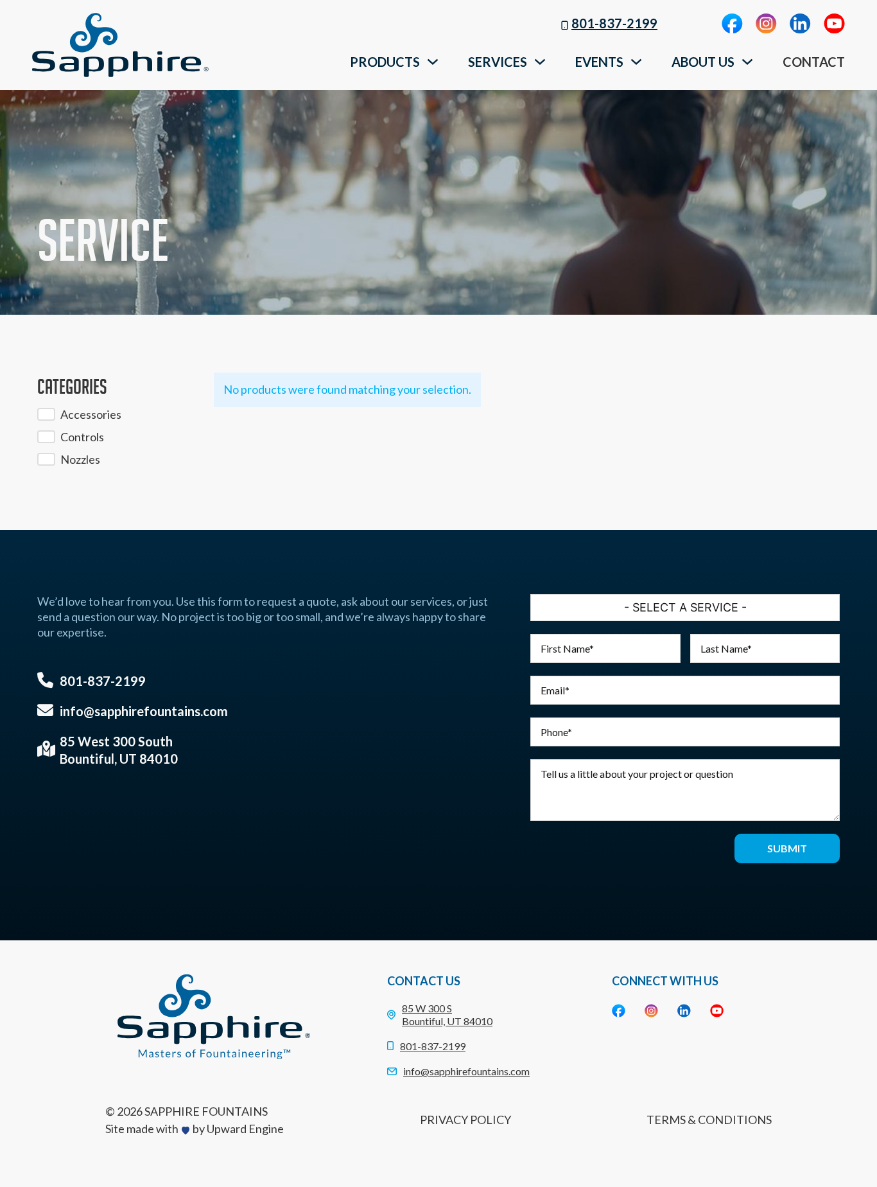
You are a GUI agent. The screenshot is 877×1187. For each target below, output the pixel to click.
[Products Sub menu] (432, 61)
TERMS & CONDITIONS (709, 1119)
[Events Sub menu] (636, 61)
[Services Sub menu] (540, 61)
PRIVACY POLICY (465, 1119)
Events (599, 61)
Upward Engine (245, 1128)
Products (385, 61)
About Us (703, 61)
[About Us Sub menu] (747, 61)
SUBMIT (787, 848)
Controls (82, 437)
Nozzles (80, 459)
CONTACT (814, 61)
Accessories (90, 414)
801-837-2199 (614, 23)
